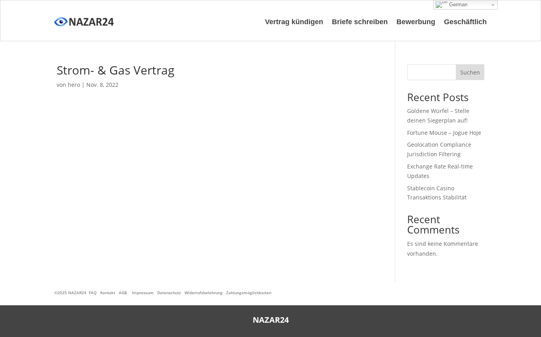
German (457, 5)
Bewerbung (415, 22)
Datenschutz (169, 292)
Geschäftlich (465, 22)
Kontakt (107, 292)
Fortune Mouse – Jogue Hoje (444, 132)
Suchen (470, 72)
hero (74, 84)
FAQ (93, 292)
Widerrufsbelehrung (204, 292)
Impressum (143, 292)
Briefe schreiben (360, 22)
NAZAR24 (77, 292)
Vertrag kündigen (294, 22)
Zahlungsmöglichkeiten (248, 292)
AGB (123, 292)
